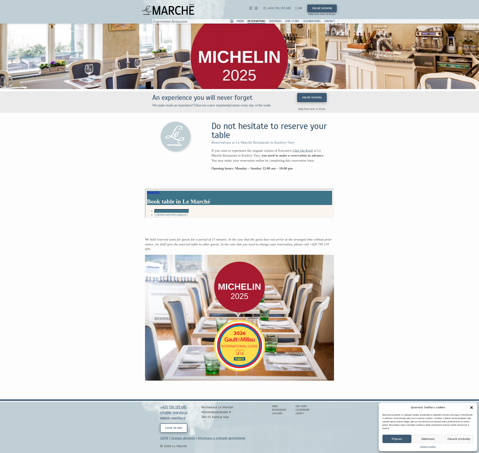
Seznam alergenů (183, 438)
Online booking (322, 8)
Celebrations (312, 21)
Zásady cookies (428, 446)
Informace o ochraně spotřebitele (221, 438)
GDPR (164, 438)
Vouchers (275, 21)
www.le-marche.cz (172, 418)
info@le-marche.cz (174, 412)
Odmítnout (428, 439)
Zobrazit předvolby (458, 439)
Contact (329, 21)
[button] (471, 407)
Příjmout (397, 439)
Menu (240, 21)
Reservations (256, 21)
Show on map (173, 428)
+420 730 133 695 (279, 8)
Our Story (292, 21)
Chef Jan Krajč (303, 150)
